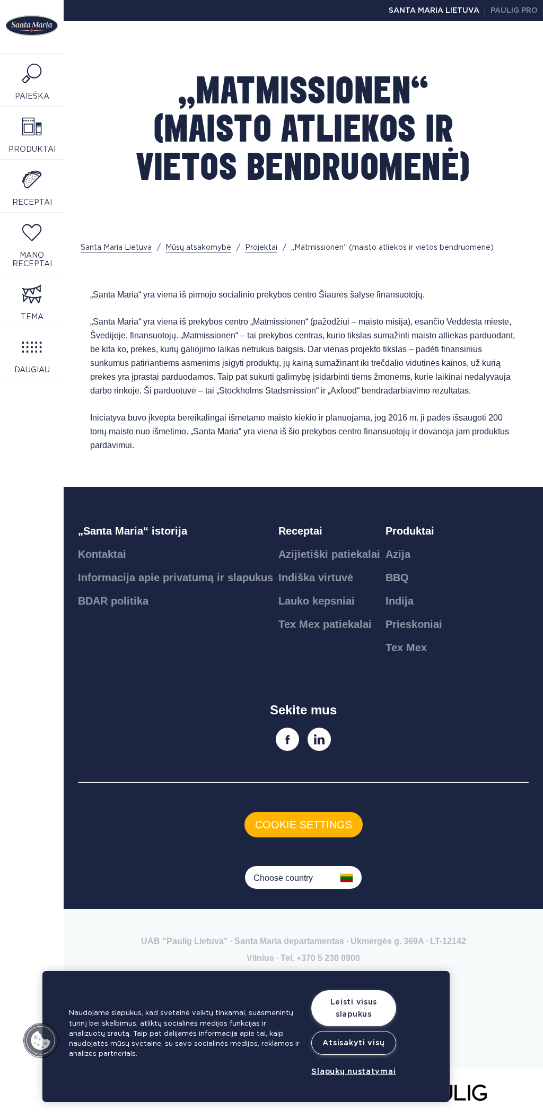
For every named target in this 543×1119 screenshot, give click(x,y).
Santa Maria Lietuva (434, 10)
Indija (400, 601)
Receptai (300, 531)
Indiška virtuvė (315, 577)
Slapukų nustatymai (353, 1072)
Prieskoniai (414, 624)
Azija (398, 554)
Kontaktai (102, 554)
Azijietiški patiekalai (329, 554)
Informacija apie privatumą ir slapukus (175, 577)
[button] (41, 1040)
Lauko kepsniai (316, 601)
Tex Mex (406, 647)
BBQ (397, 577)
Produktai (410, 531)
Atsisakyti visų (353, 1043)
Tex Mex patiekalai (325, 624)
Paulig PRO (514, 10)
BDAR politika (113, 601)
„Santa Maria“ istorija (132, 531)
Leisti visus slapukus (354, 1008)
